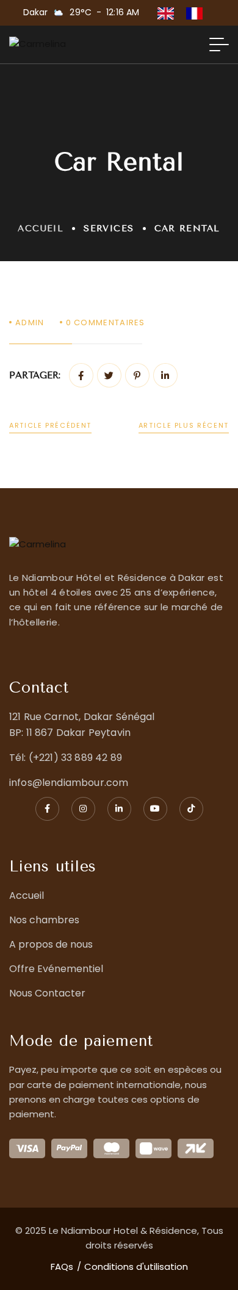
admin (30, 322)
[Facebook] (81, 375)
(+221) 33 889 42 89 (75, 758)
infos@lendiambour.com (68, 783)
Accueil (40, 228)
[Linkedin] (165, 375)
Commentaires (105, 322)
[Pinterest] (137, 375)
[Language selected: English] (186, 13)
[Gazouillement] (109, 375)
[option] (197, 13)
